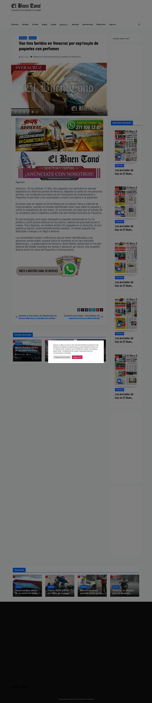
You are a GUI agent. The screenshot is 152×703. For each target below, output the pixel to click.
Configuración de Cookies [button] (62, 357)
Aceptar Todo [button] (77, 357)
